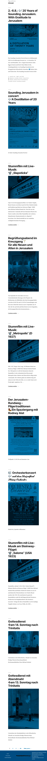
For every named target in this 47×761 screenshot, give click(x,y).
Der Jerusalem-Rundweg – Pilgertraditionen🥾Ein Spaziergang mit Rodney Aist (23, 406)
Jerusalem (16, 78)
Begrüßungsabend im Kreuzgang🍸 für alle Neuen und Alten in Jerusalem (22, 243)
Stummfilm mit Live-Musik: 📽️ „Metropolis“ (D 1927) (21, 331)
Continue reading (13, 224)
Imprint (8, 753)
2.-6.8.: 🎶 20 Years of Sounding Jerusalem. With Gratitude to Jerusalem (22, 15)
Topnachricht (26, 78)
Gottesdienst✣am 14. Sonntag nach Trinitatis (23, 625)
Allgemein (12, 78)
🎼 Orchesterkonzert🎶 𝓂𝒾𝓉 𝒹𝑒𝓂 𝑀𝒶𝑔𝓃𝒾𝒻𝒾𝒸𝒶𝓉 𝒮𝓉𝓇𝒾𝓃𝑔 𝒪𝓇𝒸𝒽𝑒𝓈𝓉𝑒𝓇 (22, 476)
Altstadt (11, 79)
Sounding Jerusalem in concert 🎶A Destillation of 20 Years (23, 97)
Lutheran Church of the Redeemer (20, 79)
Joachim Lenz (12, 76)
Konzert (20, 78)
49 (20, 748)
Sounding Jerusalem (21, 81)
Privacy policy (8, 755)
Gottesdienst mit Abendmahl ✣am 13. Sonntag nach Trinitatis (23, 680)
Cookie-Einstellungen (8, 757)
